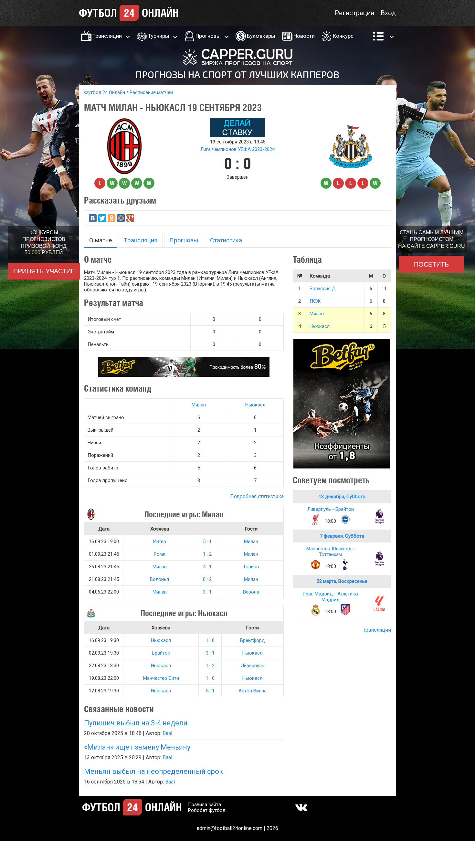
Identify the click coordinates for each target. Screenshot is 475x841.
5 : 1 (207, 541)
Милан (199, 405)
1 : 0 (210, 640)
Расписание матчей (151, 92)
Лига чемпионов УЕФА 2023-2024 (237, 149)
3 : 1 (207, 592)
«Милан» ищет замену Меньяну (137, 747)
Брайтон (161, 653)
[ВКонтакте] (93, 218)
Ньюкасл (255, 405)
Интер (159, 541)
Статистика (226, 240)
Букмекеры (261, 36)
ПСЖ (315, 301)
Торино (251, 567)
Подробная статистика (257, 496)
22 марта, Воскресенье (342, 581)
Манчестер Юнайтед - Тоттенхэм (330, 551)
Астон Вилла (252, 691)
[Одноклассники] (111, 218)
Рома (159, 554)
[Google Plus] (130, 218)
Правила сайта (204, 804)
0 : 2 (207, 579)
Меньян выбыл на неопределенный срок (153, 771)
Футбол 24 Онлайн (104, 92)
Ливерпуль (252, 665)
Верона (251, 592)
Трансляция (140, 240)
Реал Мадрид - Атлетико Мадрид (330, 597)
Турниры (158, 36)
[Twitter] (102, 218)
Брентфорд (252, 640)
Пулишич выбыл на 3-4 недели (135, 723)
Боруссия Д (323, 288)
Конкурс (343, 36)
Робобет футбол (206, 810)
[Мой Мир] (121, 218)
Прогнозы (208, 36)
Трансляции (107, 36)
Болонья (159, 579)
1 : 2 (207, 554)
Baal (167, 733)
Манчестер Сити (161, 678)
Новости (304, 36)
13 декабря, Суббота (342, 496)
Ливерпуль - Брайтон (330, 509)
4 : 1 (207, 567)
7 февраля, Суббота (342, 536)
